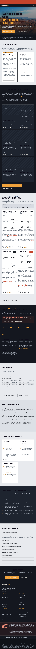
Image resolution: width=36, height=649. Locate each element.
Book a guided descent (8, 31)
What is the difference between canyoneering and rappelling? (11, 559)
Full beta (4, 247)
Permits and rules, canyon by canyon (11, 427)
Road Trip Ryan (9, 246)
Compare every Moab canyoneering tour (12, 185)
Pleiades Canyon (4, 599)
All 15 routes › (4, 606)
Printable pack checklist (9, 395)
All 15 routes (15, 300)
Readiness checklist (26, 79)
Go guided (9, 247)
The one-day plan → (6, 459)
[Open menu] (33, 6)
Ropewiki (24, 245)
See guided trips (9, 79)
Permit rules (26, 292)
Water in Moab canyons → (23, 348)
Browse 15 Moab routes (22, 31)
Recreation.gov (26, 289)
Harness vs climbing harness (6, 614)
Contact (11, 642)
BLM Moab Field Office (22, 616)
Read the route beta (25, 577)
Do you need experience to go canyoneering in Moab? (9, 532)
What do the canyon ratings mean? (7, 562)
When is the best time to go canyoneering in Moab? (9, 549)
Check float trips (8, 472)
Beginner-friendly (7, 297)
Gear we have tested (23, 395)
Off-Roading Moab (19, 637)
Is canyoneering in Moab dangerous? (7, 555)
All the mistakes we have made (10, 519)
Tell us (22, 647)
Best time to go (21, 597)
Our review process (8, 38)
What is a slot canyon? (5, 540)
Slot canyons (26, 297)
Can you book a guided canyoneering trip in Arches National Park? (11, 546)
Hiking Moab (8, 637)
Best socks (3, 612)
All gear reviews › (5, 619)
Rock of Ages (4, 602)
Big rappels (17, 297)
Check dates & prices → (7, 127)
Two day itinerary (21, 604)
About (3, 642)
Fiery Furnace (4, 595)
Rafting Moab (13, 637)
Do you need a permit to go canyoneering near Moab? (9, 543)
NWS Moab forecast (22, 618)
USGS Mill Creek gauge (24, 236)
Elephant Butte (4, 604)
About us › (4, 591)
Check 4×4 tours (10, 478)
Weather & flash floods (22, 595)
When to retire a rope (5, 616)
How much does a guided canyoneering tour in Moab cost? (10, 552)
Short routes (6, 300)
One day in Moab (21, 602)
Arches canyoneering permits (23, 612)
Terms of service (23, 642)
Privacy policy (16, 642)
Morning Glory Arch (5, 597)
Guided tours (6, 642)
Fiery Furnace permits (22, 614)
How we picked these (7, 188)
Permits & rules (21, 599)
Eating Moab (25, 637)
